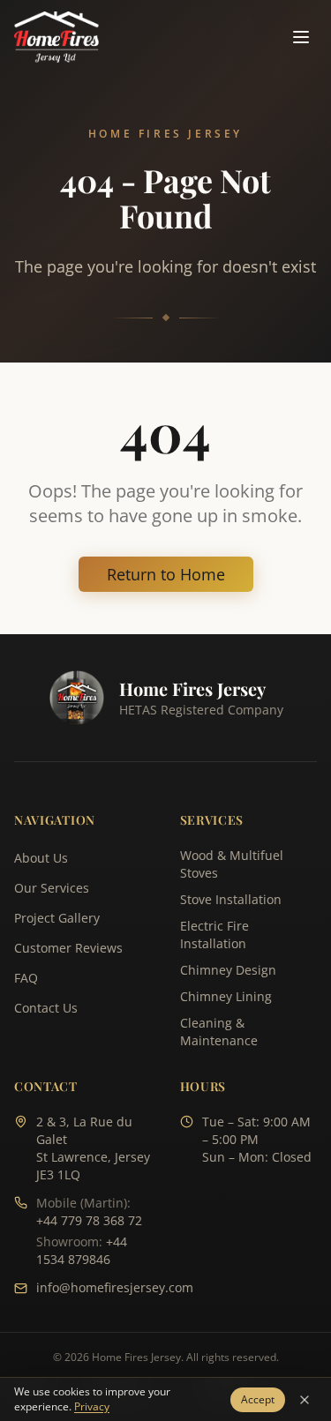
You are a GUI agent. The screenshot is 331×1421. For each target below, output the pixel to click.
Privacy (91, 1406)
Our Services (51, 887)
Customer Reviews (68, 947)
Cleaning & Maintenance (219, 1031)
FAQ (26, 977)
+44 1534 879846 (81, 1250)
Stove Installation (231, 899)
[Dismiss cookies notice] (304, 1399)
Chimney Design (228, 969)
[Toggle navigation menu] (301, 37)
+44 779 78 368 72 (89, 1220)
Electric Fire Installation (214, 934)
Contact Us (46, 1007)
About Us (41, 857)
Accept (258, 1399)
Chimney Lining (226, 996)
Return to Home (166, 574)
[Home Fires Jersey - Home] (56, 37)
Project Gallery (57, 917)
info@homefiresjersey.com (114, 1287)
